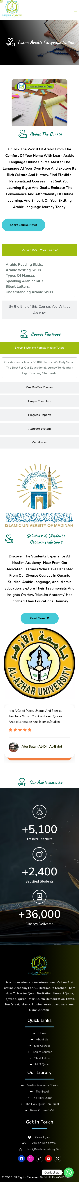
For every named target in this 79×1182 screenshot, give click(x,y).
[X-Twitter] (57, 1158)
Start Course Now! (23, 225)
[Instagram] (30, 1158)
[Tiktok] (39, 1158)
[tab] (39, 250)
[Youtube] (48, 1158)
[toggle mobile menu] (74, 10)
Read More (37, 618)
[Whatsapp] (69, 1172)
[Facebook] (21, 1158)
